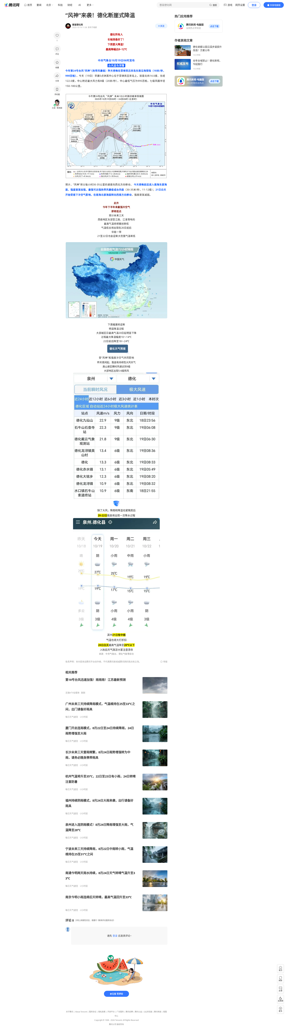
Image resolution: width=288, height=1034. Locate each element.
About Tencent (81, 1011)
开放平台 (111, 1011)
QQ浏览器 (148, 1011)
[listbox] (116, 791)
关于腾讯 (69, 1011)
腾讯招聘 (129, 1011)
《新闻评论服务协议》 (106, 920)
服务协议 (92, 1011)
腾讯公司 (112, 1024)
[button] (214, 26)
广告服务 (120, 1011)
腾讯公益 (138, 1011)
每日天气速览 (71, 717)
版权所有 (120, 1024)
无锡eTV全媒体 (72, 693)
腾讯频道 (157, 1011)
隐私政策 (101, 1011)
